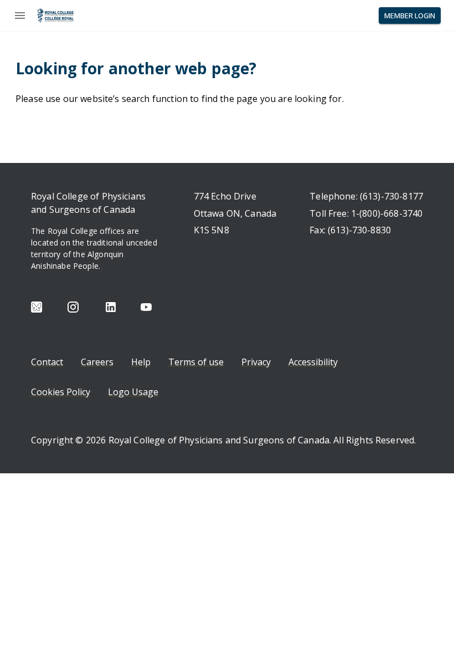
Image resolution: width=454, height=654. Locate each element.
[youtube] (146, 307)
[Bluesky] (36, 307)
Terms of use (196, 362)
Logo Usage (133, 392)
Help (141, 362)
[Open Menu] (20, 15)
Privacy (256, 362)
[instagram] (73, 307)
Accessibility (313, 362)
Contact (47, 362)
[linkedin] (110, 307)
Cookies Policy (60, 392)
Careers (97, 362)
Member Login (409, 16)
